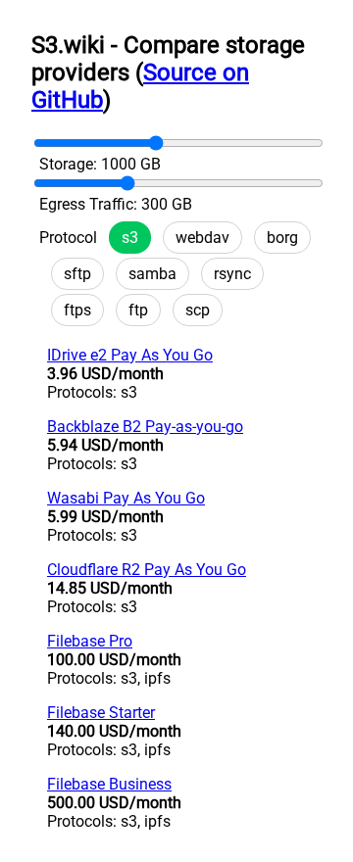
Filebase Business (109, 784)
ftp (138, 310)
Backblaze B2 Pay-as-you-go (145, 426)
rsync (232, 273)
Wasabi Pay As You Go (126, 498)
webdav (202, 237)
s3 (130, 237)
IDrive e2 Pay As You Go (130, 355)
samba (152, 273)
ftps (77, 310)
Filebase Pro (89, 641)
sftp (77, 273)
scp (197, 310)
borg (282, 237)
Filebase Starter (101, 712)
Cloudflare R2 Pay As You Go (146, 569)
